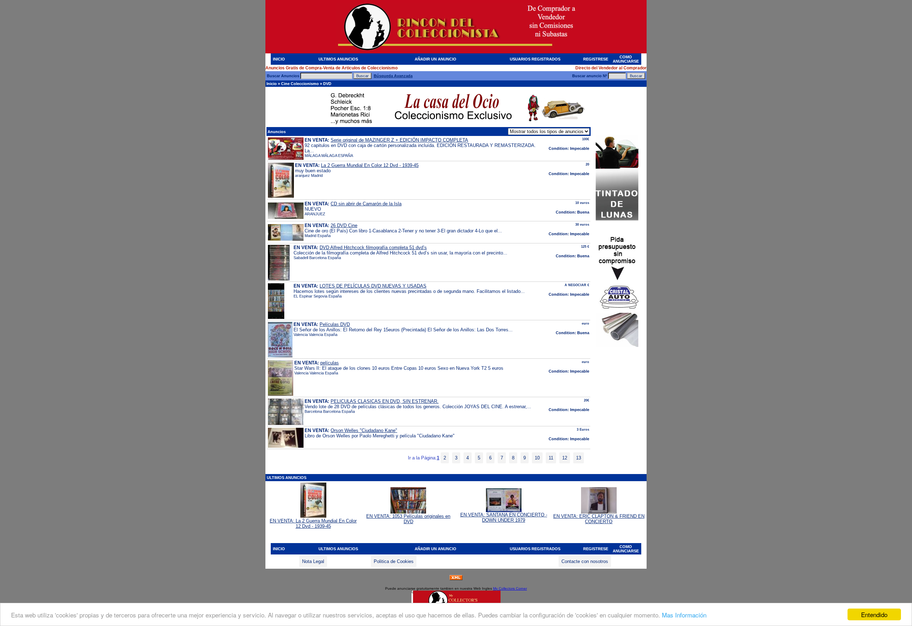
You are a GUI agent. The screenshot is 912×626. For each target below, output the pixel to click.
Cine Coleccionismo (300, 83)
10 (537, 458)
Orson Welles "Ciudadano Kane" (364, 430)
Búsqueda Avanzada (393, 76)
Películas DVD (335, 324)
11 (551, 458)
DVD (327, 83)
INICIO (279, 59)
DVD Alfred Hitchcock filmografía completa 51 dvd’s (373, 247)
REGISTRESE (595, 59)
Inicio (271, 83)
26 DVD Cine (344, 225)
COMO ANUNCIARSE (626, 59)
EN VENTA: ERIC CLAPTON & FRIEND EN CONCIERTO (598, 519)
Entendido (874, 614)
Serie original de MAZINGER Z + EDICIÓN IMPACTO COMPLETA (399, 140)
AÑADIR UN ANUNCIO (435, 59)
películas (329, 362)
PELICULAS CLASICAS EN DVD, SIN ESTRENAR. (385, 401)
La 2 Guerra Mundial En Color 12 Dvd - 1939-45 (370, 165)
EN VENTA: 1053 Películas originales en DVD (408, 519)
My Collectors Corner (510, 588)
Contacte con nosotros (584, 561)
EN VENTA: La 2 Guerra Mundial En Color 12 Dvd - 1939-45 (313, 523)
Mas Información (684, 614)
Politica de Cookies (394, 561)
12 (564, 458)
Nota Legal (313, 561)
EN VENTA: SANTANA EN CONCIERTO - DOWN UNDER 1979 (503, 517)
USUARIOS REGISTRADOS (535, 59)
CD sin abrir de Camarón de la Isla (366, 203)
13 (578, 458)
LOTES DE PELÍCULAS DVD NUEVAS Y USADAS (373, 286)
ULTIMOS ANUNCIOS (338, 59)
